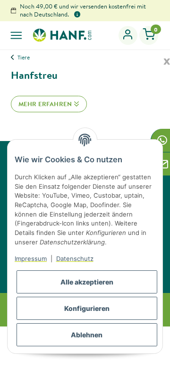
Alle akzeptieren (86, 282)
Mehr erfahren (46, 104)
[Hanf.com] (62, 35)
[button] (128, 35)
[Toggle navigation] (16, 35)
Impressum (31, 258)
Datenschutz (75, 258)
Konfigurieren (87, 308)
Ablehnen (86, 335)
